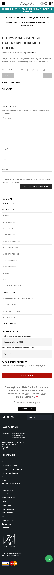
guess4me (30, 53)
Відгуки (4, 481)
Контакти (5, 477)
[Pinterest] (33, 70)
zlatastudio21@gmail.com (16, 442)
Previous (8, 75)
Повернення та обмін (10, 466)
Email (5, 159)
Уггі (6, 279)
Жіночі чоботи (11, 260)
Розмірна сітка (7, 462)
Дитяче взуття (8, 203)
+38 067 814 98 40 (18, 436)
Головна (8, 22)
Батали (8, 216)
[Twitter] (22, 70)
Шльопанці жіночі (13, 286)
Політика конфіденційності (12, 473)
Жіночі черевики (12, 248)
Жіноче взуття (8, 209)
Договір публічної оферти (12, 469)
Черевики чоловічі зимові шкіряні (19, 298)
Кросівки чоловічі (12, 305)
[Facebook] (27, 70)
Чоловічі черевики (13, 311)
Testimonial (18, 22)
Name (5, 149)
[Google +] (38, 70)
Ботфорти (9, 228)
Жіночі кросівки (12, 254)
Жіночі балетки (11, 235)
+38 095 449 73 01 (18, 433)
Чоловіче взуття (9, 292)
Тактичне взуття (9, 324)
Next (47, 75)
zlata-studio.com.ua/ (9, 445)
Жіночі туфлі (10, 267)
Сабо (7, 273)
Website (5, 169)
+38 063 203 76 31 (18, 438)
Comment (6, 113)
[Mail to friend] (43, 70)
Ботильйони (10, 222)
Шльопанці (10, 318)
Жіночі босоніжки (13, 241)
